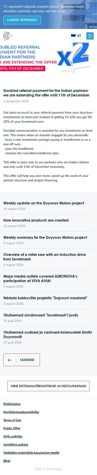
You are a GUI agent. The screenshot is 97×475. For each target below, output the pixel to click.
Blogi (6, 461)
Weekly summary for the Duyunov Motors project (45, 237)
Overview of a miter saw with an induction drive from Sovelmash (44, 256)
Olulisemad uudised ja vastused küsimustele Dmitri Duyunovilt (47, 334)
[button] (90, 36)
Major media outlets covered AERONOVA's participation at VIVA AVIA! (40, 278)
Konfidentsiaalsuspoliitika (21, 412)
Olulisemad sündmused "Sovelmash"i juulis (40, 315)
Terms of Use (12, 420)
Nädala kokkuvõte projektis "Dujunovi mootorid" (45, 298)
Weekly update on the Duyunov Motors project (43, 203)
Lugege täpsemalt (22, 20)
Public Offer (11, 428)
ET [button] (79, 35)
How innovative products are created (36, 220)
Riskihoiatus (12, 404)
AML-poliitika (12, 436)
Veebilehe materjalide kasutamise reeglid (31, 452)
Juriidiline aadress (15, 444)
